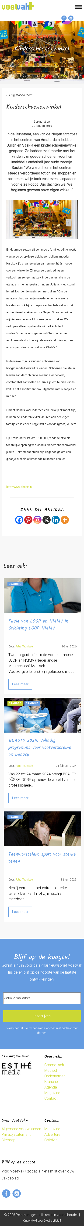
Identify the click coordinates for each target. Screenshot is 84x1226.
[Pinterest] (28, 520)
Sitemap (8, 1140)
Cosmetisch (54, 1065)
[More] (65, 520)
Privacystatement (16, 1134)
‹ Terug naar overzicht (19, 95)
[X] (46, 520)
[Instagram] (37, 520)
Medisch (51, 1070)
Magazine (52, 1093)
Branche (51, 1081)
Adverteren (53, 1134)
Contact (50, 1098)
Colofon (50, 1140)
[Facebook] (19, 520)
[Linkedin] (56, 520)
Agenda (50, 1087)
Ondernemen (54, 1076)
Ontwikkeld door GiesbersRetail (42, 1220)
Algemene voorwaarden (21, 1129)
